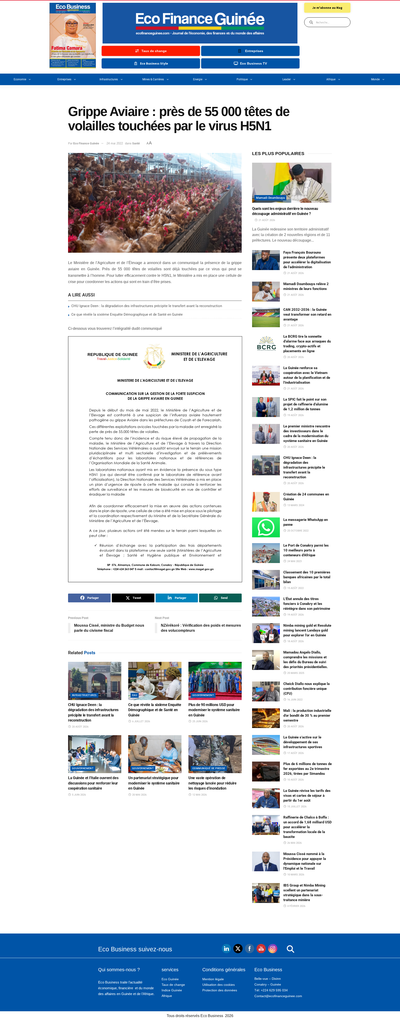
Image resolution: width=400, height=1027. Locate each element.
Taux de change (173, 985)
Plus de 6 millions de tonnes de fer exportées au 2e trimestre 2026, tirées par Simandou (307, 769)
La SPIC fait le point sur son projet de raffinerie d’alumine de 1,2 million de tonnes (305, 404)
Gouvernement (203, 695)
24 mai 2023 (294, 561)
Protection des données (219, 990)
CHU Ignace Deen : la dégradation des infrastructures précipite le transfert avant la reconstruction (146, 306)
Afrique (330, 79)
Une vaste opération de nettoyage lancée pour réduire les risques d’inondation (212, 783)
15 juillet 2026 (296, 806)
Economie (20, 79)
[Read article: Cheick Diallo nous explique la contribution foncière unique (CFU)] (266, 691)
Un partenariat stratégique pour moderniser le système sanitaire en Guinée (154, 783)
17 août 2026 (295, 753)
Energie (197, 79)
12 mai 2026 (199, 794)
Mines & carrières (153, 79)
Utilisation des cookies (218, 985)
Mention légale (213, 979)
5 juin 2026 (78, 794)
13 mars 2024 (295, 505)
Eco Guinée (170, 979)
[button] (281, 949)
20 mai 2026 (139, 794)
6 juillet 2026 (140, 721)
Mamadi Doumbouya (270, 197)
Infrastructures (109, 79)
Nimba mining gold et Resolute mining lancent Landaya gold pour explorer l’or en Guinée (307, 630)
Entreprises (64, 79)
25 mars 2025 (295, 673)
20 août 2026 (79, 726)
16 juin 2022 (295, 699)
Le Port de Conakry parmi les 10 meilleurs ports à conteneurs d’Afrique (306, 550)
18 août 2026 (295, 641)
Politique (242, 79)
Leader (286, 79)
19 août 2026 (295, 415)
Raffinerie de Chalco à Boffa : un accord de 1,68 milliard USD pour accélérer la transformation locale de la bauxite (307, 827)
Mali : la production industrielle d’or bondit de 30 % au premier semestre (307, 715)
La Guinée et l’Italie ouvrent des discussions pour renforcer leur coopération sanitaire (93, 783)
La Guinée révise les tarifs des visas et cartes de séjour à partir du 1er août (307, 796)
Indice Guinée (172, 990)
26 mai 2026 (294, 842)
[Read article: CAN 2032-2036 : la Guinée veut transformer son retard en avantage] (266, 317)
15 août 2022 (295, 588)
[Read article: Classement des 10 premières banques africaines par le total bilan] (266, 580)
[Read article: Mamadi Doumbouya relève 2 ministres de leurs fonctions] (266, 292)
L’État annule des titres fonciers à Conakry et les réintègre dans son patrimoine (306, 604)
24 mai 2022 (114, 143)
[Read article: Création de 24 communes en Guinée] (266, 502)
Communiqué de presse (208, 768)
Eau (134, 695)
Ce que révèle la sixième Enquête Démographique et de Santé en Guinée (127, 314)
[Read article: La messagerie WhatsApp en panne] (266, 527)
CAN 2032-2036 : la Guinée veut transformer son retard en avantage (307, 314)
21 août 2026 (266, 220)
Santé (136, 143)
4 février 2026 (296, 906)
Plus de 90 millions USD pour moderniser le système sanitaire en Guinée (214, 710)
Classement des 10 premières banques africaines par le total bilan (306, 577)
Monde (375, 79)
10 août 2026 (295, 779)
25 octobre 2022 (298, 530)
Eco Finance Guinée (86, 143)
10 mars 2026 (295, 874)
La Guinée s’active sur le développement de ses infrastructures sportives (302, 742)
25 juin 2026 (200, 721)
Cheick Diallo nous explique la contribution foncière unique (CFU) (306, 689)
